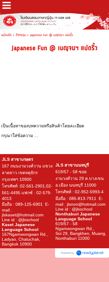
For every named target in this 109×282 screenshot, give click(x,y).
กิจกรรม (21, 35)
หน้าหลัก (6, 35)
